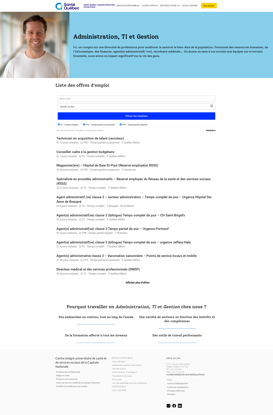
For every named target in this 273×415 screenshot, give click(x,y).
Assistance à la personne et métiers (127, 365)
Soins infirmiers (118, 361)
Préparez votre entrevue (66, 379)
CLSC (169, 380)
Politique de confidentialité (68, 372)
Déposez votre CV (170, 5)
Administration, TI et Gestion (124, 372)
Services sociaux (119, 368)
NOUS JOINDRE (119, 390)
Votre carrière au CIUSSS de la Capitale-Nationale (78, 382)
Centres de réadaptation (177, 387)
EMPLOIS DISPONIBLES (122, 358)
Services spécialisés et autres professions (129, 383)
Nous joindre (190, 5)
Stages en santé (62, 375)
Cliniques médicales (176, 390)
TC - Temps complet (69, 125)
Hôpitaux (171, 394)
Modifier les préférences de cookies (71, 386)
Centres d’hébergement (177, 383)
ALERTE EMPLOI (119, 386)
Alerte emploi (150, 5)
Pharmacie (116, 379)
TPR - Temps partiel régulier (135, 125)
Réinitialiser (211, 130)
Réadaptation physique (122, 376)
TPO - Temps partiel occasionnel (100, 125)
